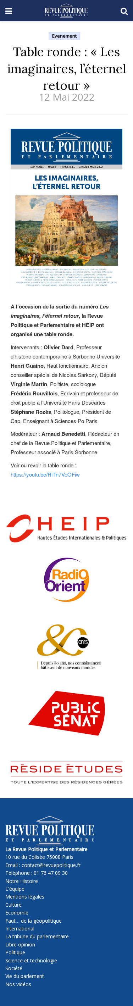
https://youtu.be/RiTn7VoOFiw (45, 474)
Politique (15, 952)
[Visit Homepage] (66, 11)
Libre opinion (20, 944)
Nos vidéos (18, 984)
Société (13, 968)
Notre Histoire (21, 881)
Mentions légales (24, 896)
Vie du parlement (24, 976)
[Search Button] (124, 10)
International (19, 928)
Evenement (64, 36)
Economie (16, 912)
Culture (13, 904)
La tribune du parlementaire (37, 936)
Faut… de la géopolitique (33, 920)
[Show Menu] (8, 10)
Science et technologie (31, 960)
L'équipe (14, 888)
